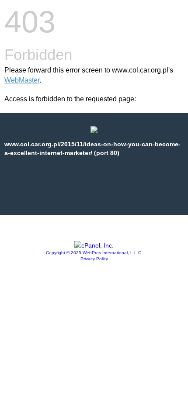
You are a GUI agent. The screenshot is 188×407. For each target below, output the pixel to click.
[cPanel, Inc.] (94, 245)
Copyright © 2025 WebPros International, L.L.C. (94, 252)
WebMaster (21, 80)
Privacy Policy (94, 258)
